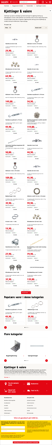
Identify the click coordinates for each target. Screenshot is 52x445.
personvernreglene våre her (32, 427)
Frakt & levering (7, 410)
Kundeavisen (7, 403)
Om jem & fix (30, 405)
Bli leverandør (30, 413)
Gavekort (6, 408)
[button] (28, 327)
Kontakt (6, 405)
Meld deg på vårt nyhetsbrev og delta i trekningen (26, 442)
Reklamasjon (7, 413)
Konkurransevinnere (31, 408)
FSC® (28, 410)
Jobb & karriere (30, 403)
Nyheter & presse (31, 400)
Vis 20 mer (25, 292)
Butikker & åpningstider (9, 400)
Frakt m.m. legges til (9, 78)
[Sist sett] (50, 10)
